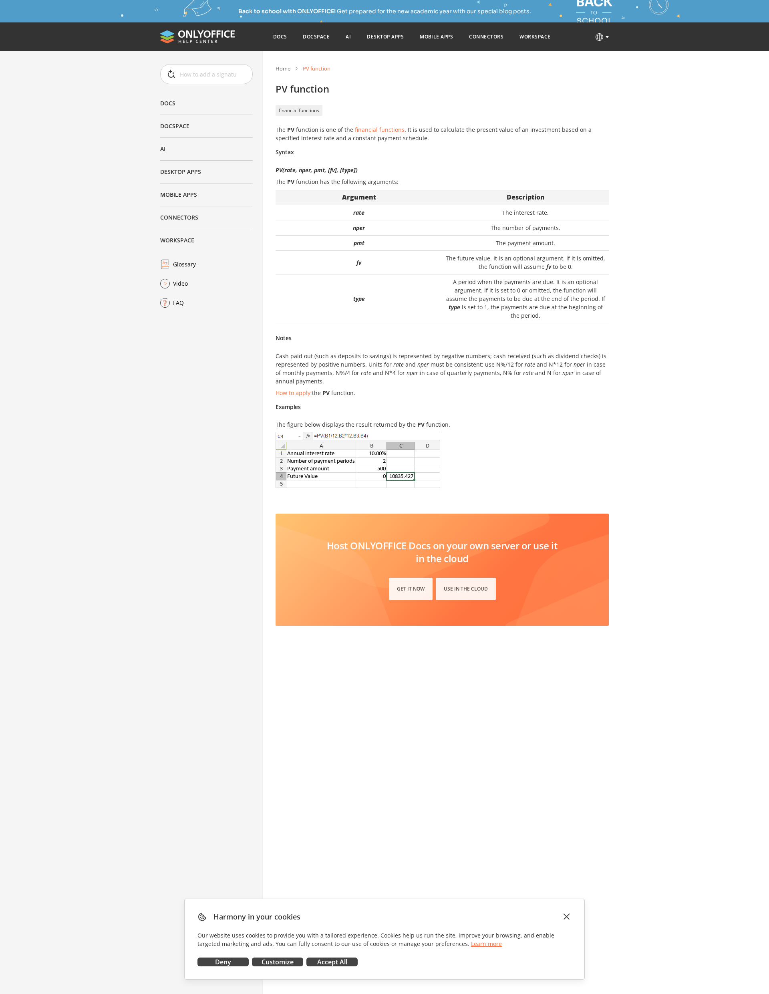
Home (283, 68)
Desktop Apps (180, 171)
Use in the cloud (466, 588)
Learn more (486, 944)
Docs (167, 103)
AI (162, 149)
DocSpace (174, 126)
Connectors (179, 217)
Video (180, 283)
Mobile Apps (178, 194)
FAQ (178, 302)
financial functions (299, 110)
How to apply (293, 393)
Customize (278, 962)
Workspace (177, 240)
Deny (223, 962)
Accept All (332, 962)
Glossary (184, 264)
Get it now (411, 588)
